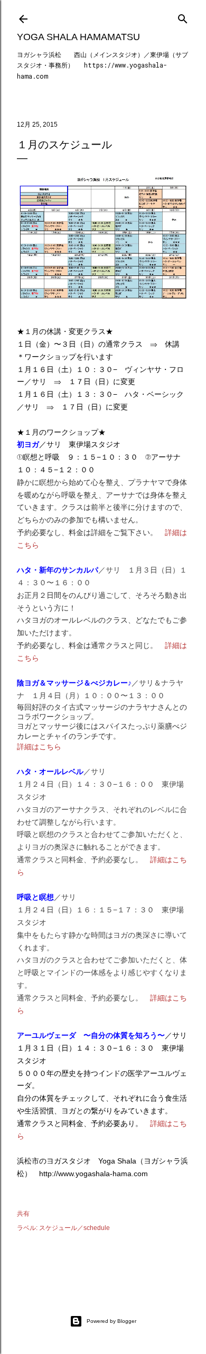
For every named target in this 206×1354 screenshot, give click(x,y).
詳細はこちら (39, 746)
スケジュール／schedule (74, 1228)
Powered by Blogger (111, 1321)
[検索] (182, 16)
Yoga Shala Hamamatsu (78, 37)
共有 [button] (23, 1213)
